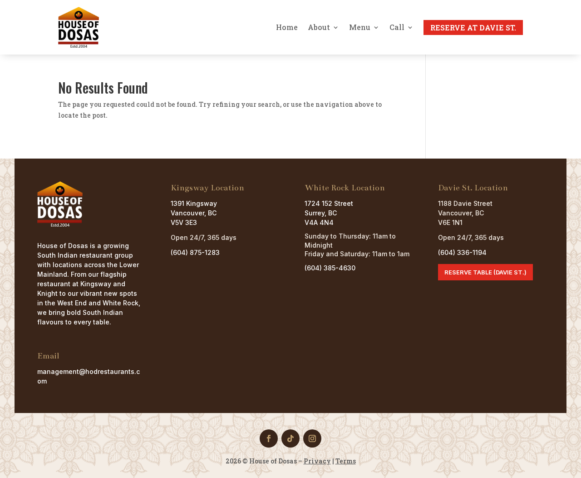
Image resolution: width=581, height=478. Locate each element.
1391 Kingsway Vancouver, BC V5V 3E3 (194, 212)
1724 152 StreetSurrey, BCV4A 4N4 (329, 212)
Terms (345, 461)
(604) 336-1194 (462, 252)
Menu (359, 27)
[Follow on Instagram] (312, 438)
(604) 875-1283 (195, 252)
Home (287, 27)
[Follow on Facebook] (269, 438)
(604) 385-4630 (330, 268)
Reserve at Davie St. (473, 27)
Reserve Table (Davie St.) (485, 272)
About (319, 27)
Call (396, 27)
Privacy (317, 461)
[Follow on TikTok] (290, 438)
